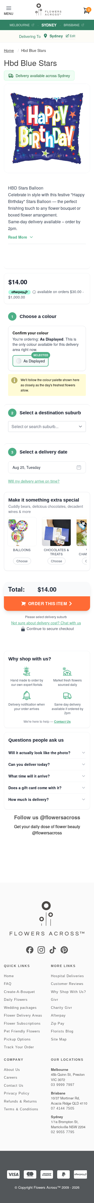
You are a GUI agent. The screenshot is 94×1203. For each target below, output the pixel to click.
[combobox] (43, 426)
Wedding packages (20, 1008)
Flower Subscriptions (22, 1023)
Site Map (59, 1039)
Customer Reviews (67, 984)
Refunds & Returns (20, 1101)
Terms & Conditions (21, 1109)
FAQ (7, 984)
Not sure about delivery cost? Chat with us (46, 622)
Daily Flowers (16, 1000)
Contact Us (62, 721)
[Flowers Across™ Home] (48, 9)
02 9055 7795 (62, 1132)
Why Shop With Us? (68, 992)
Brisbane (72, 25)
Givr (54, 1000)
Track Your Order (19, 1047)
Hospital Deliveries (67, 976)
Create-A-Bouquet (19, 992)
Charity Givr (61, 1008)
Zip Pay (57, 1023)
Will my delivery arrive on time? (34, 481)
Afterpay (58, 1015)
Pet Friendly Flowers (22, 1031)
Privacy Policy (17, 1093)
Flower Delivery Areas (23, 1015)
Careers (10, 1077)
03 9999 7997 (62, 1085)
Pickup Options (17, 1039)
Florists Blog (62, 1031)
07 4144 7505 (62, 1108)
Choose (22, 561)
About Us (12, 1070)
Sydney (49, 25)
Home (9, 50)
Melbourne (20, 25)
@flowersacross (60, 817)
